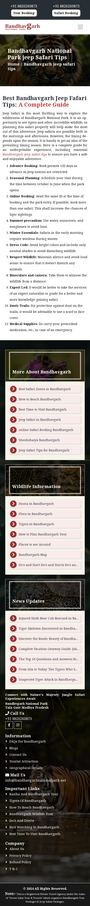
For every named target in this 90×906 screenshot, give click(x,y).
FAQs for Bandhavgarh (27, 741)
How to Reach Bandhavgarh (40, 399)
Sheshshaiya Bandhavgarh (39, 440)
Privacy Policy (20, 855)
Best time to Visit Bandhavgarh (34, 834)
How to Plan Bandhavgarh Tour (43, 534)
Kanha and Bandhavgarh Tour (33, 794)
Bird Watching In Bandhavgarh (34, 827)
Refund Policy (20, 862)
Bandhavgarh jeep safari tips (25, 154)
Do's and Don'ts (21, 820)
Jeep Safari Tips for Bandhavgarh (44, 450)
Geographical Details (26, 768)
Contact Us (17, 754)
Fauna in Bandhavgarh (36, 504)
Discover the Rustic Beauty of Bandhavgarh (52, 639)
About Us (16, 849)
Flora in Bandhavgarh (35, 514)
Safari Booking (66, 13)
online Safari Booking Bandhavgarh (46, 430)
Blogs (13, 748)
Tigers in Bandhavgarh (36, 524)
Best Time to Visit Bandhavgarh (43, 409)
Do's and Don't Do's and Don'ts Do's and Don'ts (53, 565)
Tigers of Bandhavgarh (27, 800)
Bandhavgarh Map (33, 555)
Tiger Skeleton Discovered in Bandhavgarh (51, 628)
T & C (13, 868)
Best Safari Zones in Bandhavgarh (45, 389)
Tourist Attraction (23, 761)
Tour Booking (24, 13)
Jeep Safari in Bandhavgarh (40, 420)
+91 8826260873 (18, 718)
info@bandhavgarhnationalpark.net (35, 780)
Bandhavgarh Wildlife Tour (31, 814)
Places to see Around (35, 544)
